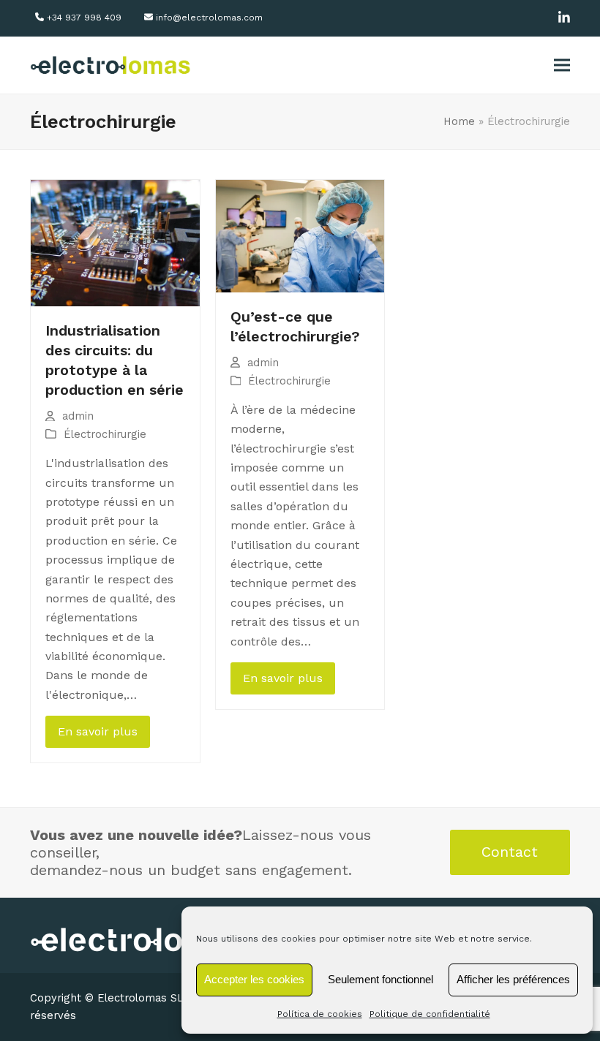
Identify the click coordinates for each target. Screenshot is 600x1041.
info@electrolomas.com (209, 17)
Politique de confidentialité (430, 1014)
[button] (562, 65)
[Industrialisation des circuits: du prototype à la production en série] (115, 242)
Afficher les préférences (513, 979)
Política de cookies (319, 1014)
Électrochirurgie (105, 434)
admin (78, 416)
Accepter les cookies (254, 979)
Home (459, 121)
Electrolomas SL (140, 997)
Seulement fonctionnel (380, 979)
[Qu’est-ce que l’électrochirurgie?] (300, 235)
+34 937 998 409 (84, 17)
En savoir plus (98, 731)
